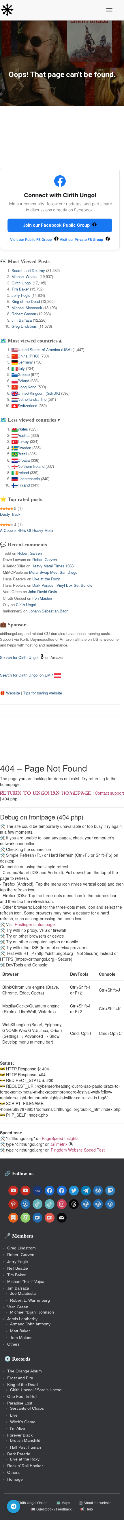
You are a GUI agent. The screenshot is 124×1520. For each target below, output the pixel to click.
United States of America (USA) (45, 349)
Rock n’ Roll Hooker (25, 1465)
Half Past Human (25, 1447)
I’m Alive (17, 1428)
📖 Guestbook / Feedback (51, 1509)
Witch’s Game (22, 1422)
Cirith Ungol (21, 283)
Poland (23, 380)
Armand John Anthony (30, 1324)
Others (13, 1344)
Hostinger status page (35, 924)
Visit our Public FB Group (31, 239)
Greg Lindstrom (24, 326)
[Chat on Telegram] (13, 1506)
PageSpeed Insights (60, 1138)
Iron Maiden (42, 598)
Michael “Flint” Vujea (25, 1281)
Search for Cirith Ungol (19, 657)
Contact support (109, 793)
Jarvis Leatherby (22, 1318)
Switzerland (27, 405)
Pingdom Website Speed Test (78, 1150)
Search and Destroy (28, 270)
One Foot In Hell (22, 1396)
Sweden (24, 447)
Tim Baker (20, 289)
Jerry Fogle (21, 295)
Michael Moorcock (27, 307)
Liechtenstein (29, 478)
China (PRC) (28, 356)
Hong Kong (27, 387)
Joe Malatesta (23, 1293)
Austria (23, 435)
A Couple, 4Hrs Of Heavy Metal (27, 530)
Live (14, 1415)
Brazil (22, 454)
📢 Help (86, 1509)
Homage (15, 1479)
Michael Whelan (25, 276)
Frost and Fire (20, 1378)
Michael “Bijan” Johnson (32, 1312)
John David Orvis (42, 591)
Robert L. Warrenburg (30, 1300)
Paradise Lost (19, 1403)
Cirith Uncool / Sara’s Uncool (36, 1389)
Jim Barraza (22, 320)
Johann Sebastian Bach (48, 611)
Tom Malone (21, 1337)
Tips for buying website (42, 693)
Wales (23, 429)
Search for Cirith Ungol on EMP (27, 675)
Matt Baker (20, 1331)
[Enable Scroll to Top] (112, 1508)
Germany (25, 362)
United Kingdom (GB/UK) (39, 393)
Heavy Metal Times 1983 (52, 566)
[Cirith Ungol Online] (9, 10)
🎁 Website (10, 693)
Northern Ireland (31, 466)
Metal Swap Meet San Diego (53, 572)
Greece (24, 374)
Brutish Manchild (25, 1440)
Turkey (23, 441)
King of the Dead (26, 301)
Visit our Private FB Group (82, 239)
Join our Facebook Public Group (57, 225)
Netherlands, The (32, 399)
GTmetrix (59, 1144)
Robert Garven (24, 313)
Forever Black (20, 1435)
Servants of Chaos (27, 1408)
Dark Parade (18, 1454)
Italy (21, 368)
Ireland (23, 472)
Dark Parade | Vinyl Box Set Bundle (62, 585)
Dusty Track (10, 514)
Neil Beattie (17, 1268)
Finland (24, 485)
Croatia (24, 460)
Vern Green (17, 1307)
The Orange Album (24, 1371)
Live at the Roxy (46, 579)
